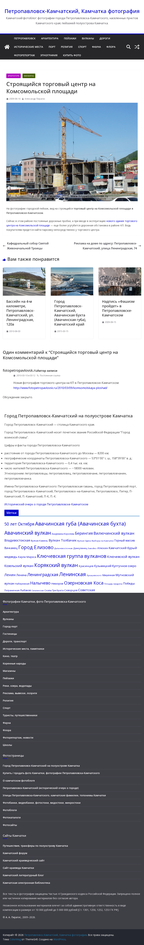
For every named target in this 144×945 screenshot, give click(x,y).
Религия (67, 46)
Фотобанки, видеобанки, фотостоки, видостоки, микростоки (42, 802)
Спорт (82, 46)
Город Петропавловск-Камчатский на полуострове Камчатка (41, 765)
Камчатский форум (15, 853)
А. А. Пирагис (13, 917)
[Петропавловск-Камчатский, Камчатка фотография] (7, 47)
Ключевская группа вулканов (71, 556)
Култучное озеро (124, 566)
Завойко (92, 548)
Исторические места (28, 46)
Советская (86, 590)
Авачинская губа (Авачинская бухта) (80, 523)
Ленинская (72, 574)
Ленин (10, 574)
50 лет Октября (19, 524)
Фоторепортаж (24, 55)
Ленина (21, 575)
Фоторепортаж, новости (18, 737)
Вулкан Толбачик (63, 540)
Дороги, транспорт (15, 641)
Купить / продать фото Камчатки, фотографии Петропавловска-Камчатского (51, 773)
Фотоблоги (10, 810)
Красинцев (86, 566)
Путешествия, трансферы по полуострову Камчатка (35, 845)
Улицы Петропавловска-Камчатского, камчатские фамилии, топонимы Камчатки (54, 795)
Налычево (40, 583)
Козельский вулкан (19, 566)
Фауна (96, 46)
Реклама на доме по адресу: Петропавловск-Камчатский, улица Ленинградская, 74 (105, 245)
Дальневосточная (63, 548)
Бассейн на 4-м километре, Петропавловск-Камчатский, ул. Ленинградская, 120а (20, 313)
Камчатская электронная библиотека (26, 882)
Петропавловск (24, 38)
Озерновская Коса (83, 583)
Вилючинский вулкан (114, 533)
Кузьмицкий (102, 566)
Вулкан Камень (39, 540)
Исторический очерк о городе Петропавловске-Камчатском (46, 504)
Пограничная (11, 590)
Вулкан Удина (84, 540)
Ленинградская (42, 574)
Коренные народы (14, 663)
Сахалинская (38, 590)
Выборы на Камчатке (103, 540)
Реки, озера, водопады (17, 685)
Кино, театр (10, 656)
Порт (52, 46)
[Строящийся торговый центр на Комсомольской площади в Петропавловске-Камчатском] (72, 200)
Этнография (48, 55)
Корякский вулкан (56, 565)
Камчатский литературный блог (23, 875)
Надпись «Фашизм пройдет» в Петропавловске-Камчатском (118, 308)
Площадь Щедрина (113, 584)
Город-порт (10, 626)
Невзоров (57, 583)
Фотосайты (10, 825)
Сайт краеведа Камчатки (18, 867)
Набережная (22, 583)
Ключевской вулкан (123, 556)
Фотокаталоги (12, 817)
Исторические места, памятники (23, 648)
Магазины (29, 76)
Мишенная (108, 575)
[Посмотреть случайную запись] (137, 47)
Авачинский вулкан (27, 532)
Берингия (84, 533)
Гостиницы (10, 633)
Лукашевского (94, 575)
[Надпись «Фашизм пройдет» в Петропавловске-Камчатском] (120, 270)
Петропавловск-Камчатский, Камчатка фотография (72, 11)
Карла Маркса (27, 557)
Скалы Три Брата (54, 590)
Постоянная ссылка (50, 375)
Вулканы (88, 38)
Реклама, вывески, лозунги (20, 693)
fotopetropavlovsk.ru (20, 370)
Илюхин (102, 548)
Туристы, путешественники (20, 715)
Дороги (105, 38)
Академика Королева (63, 533)
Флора (110, 46)
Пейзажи (70, 38)
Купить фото (72, 55)
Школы (7, 745)
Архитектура (49, 38)
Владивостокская (17, 540)
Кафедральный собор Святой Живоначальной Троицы (28, 245)
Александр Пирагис (35, 98)
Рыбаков (25, 590)
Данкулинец (80, 548)
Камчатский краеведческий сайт (23, 860)
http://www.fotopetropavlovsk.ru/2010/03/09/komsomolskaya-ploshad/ (60, 388)
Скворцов (70, 590)
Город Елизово (36, 547)
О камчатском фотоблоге (19, 780)
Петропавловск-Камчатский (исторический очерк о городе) (40, 788)
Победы (129, 583)
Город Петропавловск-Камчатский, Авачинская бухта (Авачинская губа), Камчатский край (70, 313)
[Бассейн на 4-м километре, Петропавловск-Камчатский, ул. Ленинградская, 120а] (24, 270)
